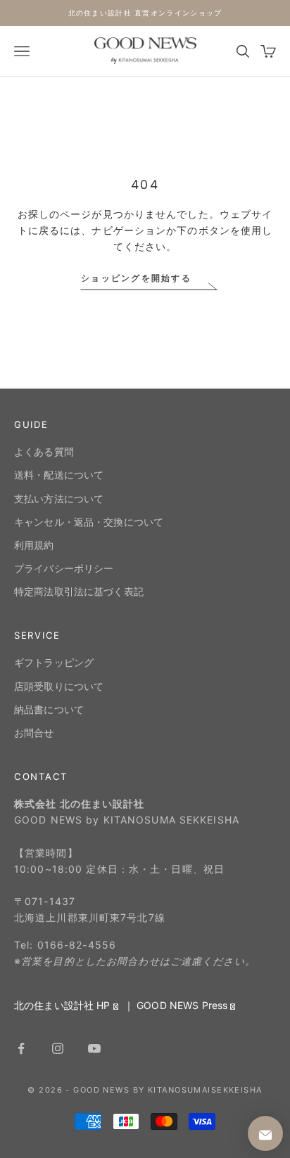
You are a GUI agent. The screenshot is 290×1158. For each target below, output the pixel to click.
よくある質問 (44, 451)
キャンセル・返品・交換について (88, 522)
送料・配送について (58, 475)
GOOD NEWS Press (182, 1005)
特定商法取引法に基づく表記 (79, 591)
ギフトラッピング (54, 662)
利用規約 (34, 545)
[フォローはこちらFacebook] (21, 1048)
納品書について (49, 709)
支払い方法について (58, 499)
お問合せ (34, 733)
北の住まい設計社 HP (62, 1005)
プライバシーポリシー (63, 568)
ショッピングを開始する (136, 278)
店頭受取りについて (58, 686)
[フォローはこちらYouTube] (94, 1048)
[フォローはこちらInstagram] (58, 1048)
